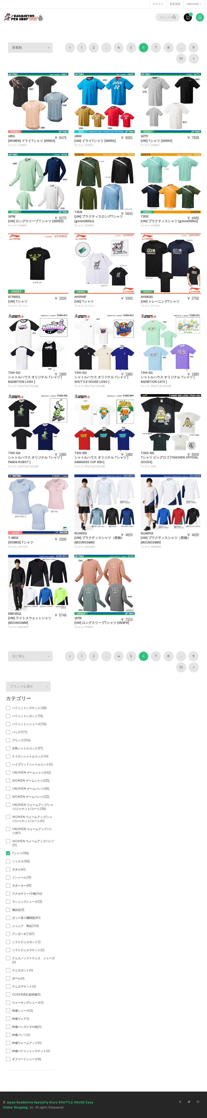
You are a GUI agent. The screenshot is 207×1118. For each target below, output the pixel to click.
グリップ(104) (21, 740)
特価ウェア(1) (20, 1019)
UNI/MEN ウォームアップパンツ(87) (32, 831)
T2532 (144, 216)
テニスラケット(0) (24, 986)
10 (181, 59)
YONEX (22, 145)
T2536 (78, 212)
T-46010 (13, 537)
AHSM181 (147, 296)
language (193, 4)
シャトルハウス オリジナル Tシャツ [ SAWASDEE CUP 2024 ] (101, 459)
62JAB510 (147, 533)
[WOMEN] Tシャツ (20, 542)
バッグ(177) (19, 732)
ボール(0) (18, 978)
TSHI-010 (14, 453)
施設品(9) (18, 910)
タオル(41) (18, 869)
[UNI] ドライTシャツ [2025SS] (95, 140)
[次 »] (194, 59)
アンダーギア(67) (23, 934)
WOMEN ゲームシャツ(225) (30, 780)
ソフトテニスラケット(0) (28, 950)
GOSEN (89, 225)
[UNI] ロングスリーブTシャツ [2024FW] (101, 622)
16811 (11, 136)
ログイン (158, 4)
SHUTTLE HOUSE (28, 385)
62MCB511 (14, 613)
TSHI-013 (14, 372)
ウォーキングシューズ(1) (27, 1002)
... (106, 47)
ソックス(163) (21, 861)
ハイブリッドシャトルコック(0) (32, 764)
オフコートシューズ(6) (26, 1059)
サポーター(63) (21, 885)
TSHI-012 (80, 372)
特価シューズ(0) (22, 1010)
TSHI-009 (80, 453)
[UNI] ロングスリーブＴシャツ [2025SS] (35, 221)
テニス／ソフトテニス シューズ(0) (33, 960)
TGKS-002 (147, 453)
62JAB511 (80, 533)
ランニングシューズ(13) (27, 901)
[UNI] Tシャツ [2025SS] (156, 140)
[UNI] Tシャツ (17, 301)
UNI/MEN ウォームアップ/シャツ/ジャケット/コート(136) (32, 807)
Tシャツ (12, 145)
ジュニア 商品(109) (25, 926)
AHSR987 (80, 296)
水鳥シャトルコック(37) (27, 748)
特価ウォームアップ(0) (26, 1043)
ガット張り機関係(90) (26, 918)
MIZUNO (89, 546)
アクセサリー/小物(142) (27, 893)
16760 (11, 216)
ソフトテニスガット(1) (26, 942)
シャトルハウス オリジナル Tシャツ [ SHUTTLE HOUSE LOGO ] (101, 379)
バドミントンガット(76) (27, 716)
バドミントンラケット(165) (29, 708)
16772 (144, 136)
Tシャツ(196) (20, 853)
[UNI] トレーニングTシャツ (160, 301)
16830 (77, 136)
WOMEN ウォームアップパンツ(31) (33, 843)
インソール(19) (21, 877)
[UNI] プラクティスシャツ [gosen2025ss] (169, 221)
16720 (77, 618)
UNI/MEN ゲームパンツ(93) (30, 788)
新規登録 (175, 4)
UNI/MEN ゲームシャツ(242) (31, 772)
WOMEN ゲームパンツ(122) (30, 797)
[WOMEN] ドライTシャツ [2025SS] (31, 140)
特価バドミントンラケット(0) (31, 1051)
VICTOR (23, 546)
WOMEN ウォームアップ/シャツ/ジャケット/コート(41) (32, 819)
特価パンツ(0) (21, 1035)
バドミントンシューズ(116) (29, 724)
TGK (153, 466)
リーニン (23, 305)
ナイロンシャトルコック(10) (30, 756)
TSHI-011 (147, 372)
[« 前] (70, 48)
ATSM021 (14, 296)
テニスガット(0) (22, 970)
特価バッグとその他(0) (26, 1027)
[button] (30, 48)
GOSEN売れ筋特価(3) (26, 994)
